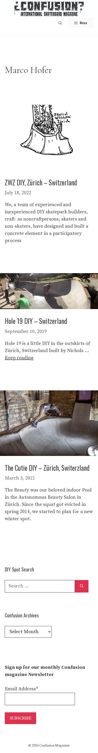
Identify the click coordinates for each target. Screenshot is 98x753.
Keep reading (19, 358)
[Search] (81, 586)
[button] (60, 23)
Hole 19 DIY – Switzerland (36, 321)
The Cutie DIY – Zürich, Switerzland (47, 468)
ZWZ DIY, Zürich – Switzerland (41, 182)
